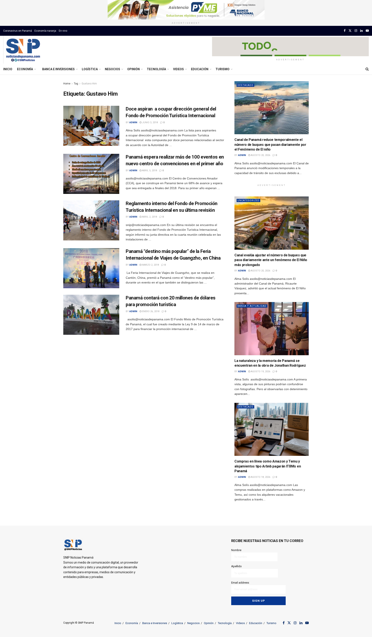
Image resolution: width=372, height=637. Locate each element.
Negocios (112, 69)
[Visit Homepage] (23, 50)
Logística (90, 69)
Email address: (240, 582)
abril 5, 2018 (149, 170)
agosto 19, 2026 (260, 371)
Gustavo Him (89, 83)
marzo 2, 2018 (150, 264)
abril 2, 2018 (149, 216)
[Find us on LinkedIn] (361, 31)
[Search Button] (367, 69)
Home (66, 83)
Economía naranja (45, 30)
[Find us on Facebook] (345, 31)
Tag (76, 83)
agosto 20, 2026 (260, 155)
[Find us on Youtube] (367, 31)
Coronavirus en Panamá (17, 30)
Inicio (7, 69)
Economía (25, 69)
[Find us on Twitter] (350, 31)
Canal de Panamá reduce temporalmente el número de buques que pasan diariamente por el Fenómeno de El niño (270, 144)
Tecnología (156, 69)
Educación (199, 69)
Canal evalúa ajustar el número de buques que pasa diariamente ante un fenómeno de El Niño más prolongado (270, 260)
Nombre (236, 550)
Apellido (236, 566)
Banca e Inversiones (58, 69)
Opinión (133, 69)
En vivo (63, 30)
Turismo (222, 69)
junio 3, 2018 (149, 122)
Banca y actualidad (252, 306)
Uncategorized (248, 200)
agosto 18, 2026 (260, 477)
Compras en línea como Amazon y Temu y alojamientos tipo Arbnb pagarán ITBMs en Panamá (267, 466)
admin (133, 122)
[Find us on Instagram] (356, 31)
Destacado (245, 85)
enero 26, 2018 (150, 311)
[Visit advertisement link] (186, 10)
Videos (178, 69)
